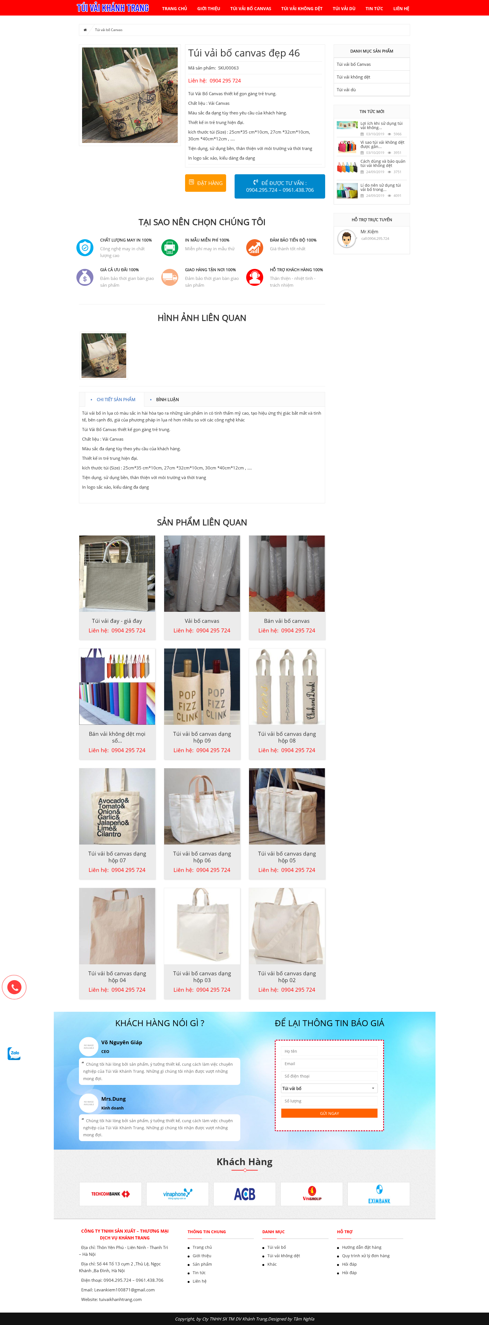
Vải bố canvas (202, 621)
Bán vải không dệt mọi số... (117, 737)
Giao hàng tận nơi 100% (210, 269)
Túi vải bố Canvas (250, 8)
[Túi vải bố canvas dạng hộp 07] (117, 806)
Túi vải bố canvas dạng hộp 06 (202, 857)
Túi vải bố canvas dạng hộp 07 (117, 857)
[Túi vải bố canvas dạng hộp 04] (117, 926)
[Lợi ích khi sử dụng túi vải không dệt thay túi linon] (347, 124)
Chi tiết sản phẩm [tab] (116, 398)
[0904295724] (17, 990)
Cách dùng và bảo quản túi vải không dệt (383, 163)
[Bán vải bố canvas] (287, 574)
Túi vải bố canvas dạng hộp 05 (287, 857)
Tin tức (374, 8)
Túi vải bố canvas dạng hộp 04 (117, 977)
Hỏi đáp (349, 1264)
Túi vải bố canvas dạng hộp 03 (202, 977)
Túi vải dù (344, 8)
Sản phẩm (202, 1264)
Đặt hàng (210, 183)
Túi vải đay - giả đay (117, 621)
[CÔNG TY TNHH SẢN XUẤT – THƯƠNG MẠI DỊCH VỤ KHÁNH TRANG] (112, 7)
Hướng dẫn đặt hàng (361, 1247)
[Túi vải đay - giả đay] (117, 574)
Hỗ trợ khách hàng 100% (296, 269)
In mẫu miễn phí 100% (207, 240)
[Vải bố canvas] (202, 574)
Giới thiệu (208, 8)
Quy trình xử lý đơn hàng (366, 1255)
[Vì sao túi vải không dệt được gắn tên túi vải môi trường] (347, 146)
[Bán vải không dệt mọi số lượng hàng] (117, 687)
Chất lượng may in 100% (126, 240)
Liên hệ (401, 8)
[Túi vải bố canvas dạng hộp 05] (287, 806)
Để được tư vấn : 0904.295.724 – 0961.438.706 (280, 186)
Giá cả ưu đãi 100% (119, 269)
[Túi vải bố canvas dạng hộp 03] (202, 926)
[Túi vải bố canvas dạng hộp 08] (287, 687)
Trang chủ (174, 8)
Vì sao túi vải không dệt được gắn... (382, 144)
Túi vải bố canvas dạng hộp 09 (202, 737)
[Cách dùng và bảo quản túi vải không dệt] (347, 167)
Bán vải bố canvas (287, 621)
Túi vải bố (276, 1247)
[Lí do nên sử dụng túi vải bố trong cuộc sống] (347, 190)
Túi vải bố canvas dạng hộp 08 (287, 737)
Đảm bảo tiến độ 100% (293, 240)
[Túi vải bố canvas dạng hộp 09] (202, 687)
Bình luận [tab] (167, 398)
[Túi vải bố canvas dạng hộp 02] (287, 926)
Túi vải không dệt (302, 8)
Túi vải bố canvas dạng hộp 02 (287, 977)
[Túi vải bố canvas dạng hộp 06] (202, 806)
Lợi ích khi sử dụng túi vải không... (382, 125)
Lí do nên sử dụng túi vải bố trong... (381, 187)
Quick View (117, 564)
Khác (272, 1264)
